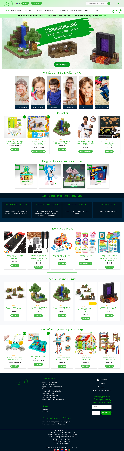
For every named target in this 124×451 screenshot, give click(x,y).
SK (19, 3)
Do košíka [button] (14, 149)
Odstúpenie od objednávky (51, 391)
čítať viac (103, 16)
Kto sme (45, 409)
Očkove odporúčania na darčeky (53, 399)
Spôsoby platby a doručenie (52, 387)
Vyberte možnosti (38, 151)
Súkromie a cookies (49, 384)
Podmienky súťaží (48, 393)
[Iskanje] (108, 3)
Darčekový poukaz (48, 397)
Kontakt (45, 412)
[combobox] (18, 3)
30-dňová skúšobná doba (51, 395)
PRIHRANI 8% (106, 413)
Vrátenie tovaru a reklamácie (52, 389)
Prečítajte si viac (86, 263)
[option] (18, 3)
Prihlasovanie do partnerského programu (56, 422)
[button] (25, 3)
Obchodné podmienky (50, 382)
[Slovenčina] (54, 450)
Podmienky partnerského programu (54, 424)
